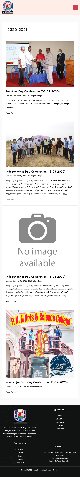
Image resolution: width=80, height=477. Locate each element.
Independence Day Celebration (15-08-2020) (35, 171)
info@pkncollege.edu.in (62, 461)
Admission (60, 425)
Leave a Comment (13, 96)
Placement (60, 429)
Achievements (20, 449)
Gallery (20, 459)
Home (60, 416)
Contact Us (20, 463)
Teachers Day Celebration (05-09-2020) (33, 91)
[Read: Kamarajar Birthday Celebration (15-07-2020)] (40, 344)
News (20, 456)
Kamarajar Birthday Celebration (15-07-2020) (37, 382)
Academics (60, 422)
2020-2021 (27, 96)
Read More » (11, 112)
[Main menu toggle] (75, 7)
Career (20, 453)
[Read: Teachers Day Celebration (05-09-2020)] (40, 64)
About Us (59, 419)
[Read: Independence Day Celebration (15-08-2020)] (40, 144)
